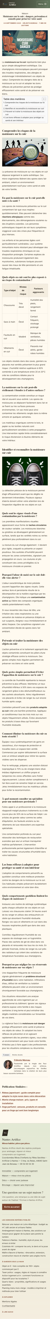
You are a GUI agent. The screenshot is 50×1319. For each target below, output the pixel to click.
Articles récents (17, 1055)
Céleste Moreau (22, 1060)
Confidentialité (8, 1306)
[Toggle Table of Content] (42, 99)
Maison (25, 13)
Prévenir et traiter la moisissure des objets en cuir (24, 113)
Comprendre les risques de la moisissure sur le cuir (25, 104)
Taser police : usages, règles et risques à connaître (24, 1272)
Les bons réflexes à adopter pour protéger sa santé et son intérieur (24, 119)
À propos (6, 1055)
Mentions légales (9, 1301)
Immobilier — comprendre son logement (20, 1171)
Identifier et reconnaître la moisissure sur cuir (24, 108)
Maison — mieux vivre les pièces (16, 1176)
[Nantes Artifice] (4, 4)
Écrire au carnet (11, 1207)
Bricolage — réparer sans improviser (18, 1185)
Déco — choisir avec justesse (15, 1180)
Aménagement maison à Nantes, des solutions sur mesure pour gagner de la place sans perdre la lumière (24, 1234)
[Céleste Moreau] (8, 1068)
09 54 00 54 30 (27, 1164)
